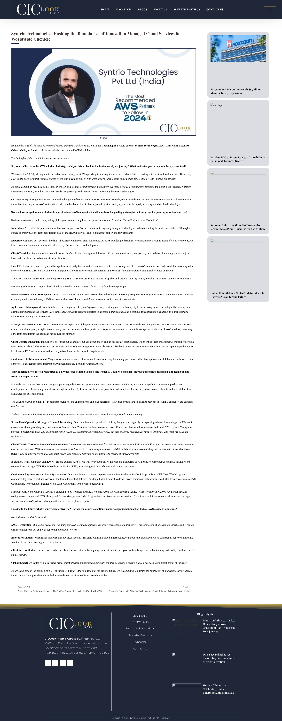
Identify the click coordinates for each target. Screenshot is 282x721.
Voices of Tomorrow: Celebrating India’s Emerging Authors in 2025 (218, 689)
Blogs (142, 9)
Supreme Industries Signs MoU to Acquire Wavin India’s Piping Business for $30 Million (238, 227)
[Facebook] (48, 663)
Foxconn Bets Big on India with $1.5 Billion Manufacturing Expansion (236, 91)
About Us (160, 9)
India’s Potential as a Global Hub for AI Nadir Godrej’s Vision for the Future (237, 295)
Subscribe (140, 641)
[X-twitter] (55, 663)
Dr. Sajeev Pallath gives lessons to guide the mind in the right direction (219, 658)
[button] (270, 9)
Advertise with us (186, 9)
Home (105, 9)
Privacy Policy (140, 621)
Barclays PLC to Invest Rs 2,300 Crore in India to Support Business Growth (238, 159)
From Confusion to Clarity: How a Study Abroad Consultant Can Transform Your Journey (219, 626)
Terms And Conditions (140, 628)
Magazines (124, 9)
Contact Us (214, 9)
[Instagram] (70, 663)
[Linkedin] (63, 663)
